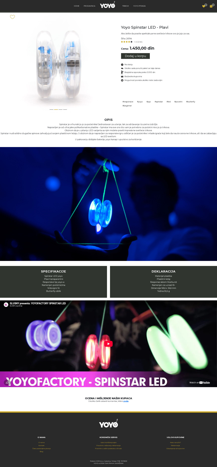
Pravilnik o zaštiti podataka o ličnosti (108, 448)
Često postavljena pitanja (41, 448)
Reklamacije (175, 445)
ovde (125, 401)
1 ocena (138, 42)
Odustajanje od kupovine (175, 448)
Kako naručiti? (175, 442)
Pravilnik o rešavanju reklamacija (108, 445)
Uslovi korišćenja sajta (108, 442)
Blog (41, 451)
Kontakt (41, 445)
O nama (41, 442)
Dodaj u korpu (135, 56)
